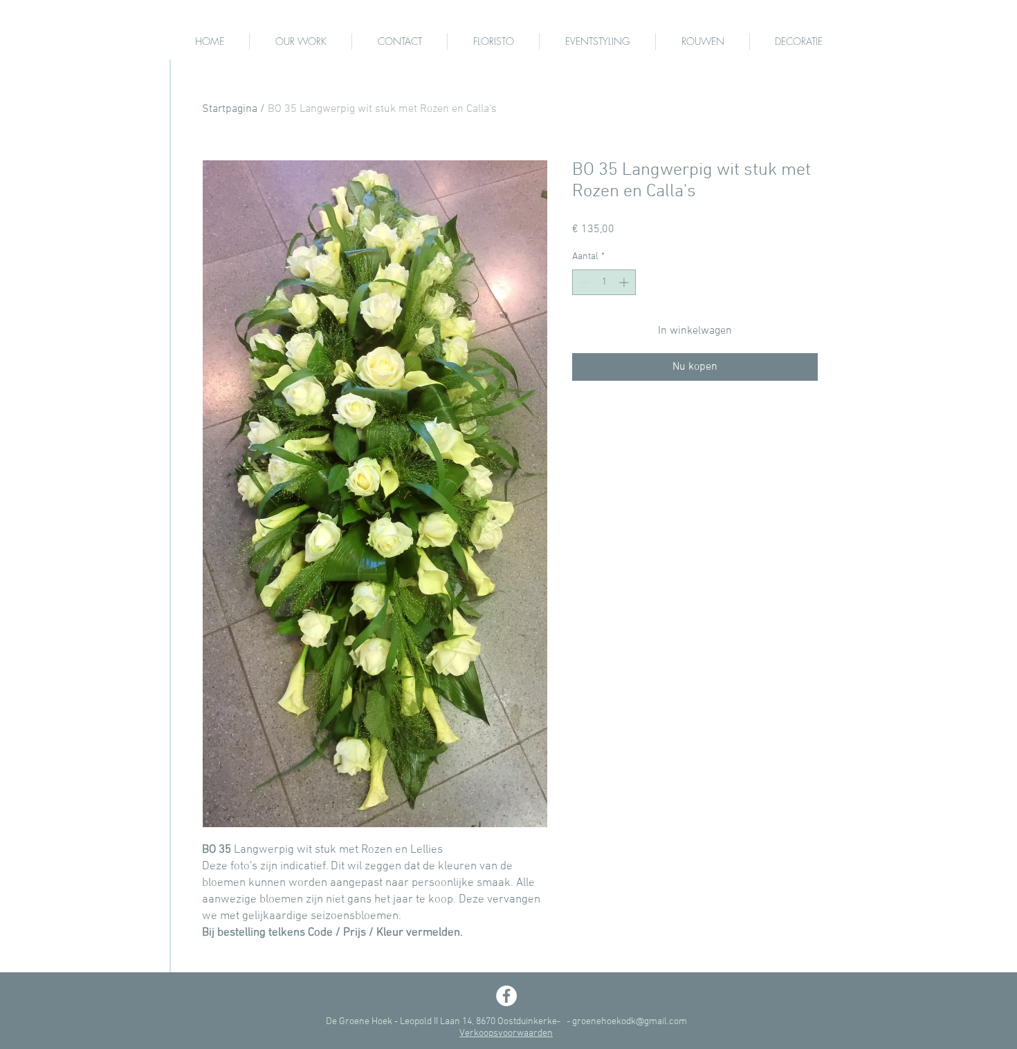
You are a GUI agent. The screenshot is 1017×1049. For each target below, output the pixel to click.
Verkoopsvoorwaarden (506, 1033)
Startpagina (229, 109)
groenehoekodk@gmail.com (629, 1022)
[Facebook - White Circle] (506, 995)
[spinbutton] (604, 282)
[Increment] (625, 282)
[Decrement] (583, 282)
